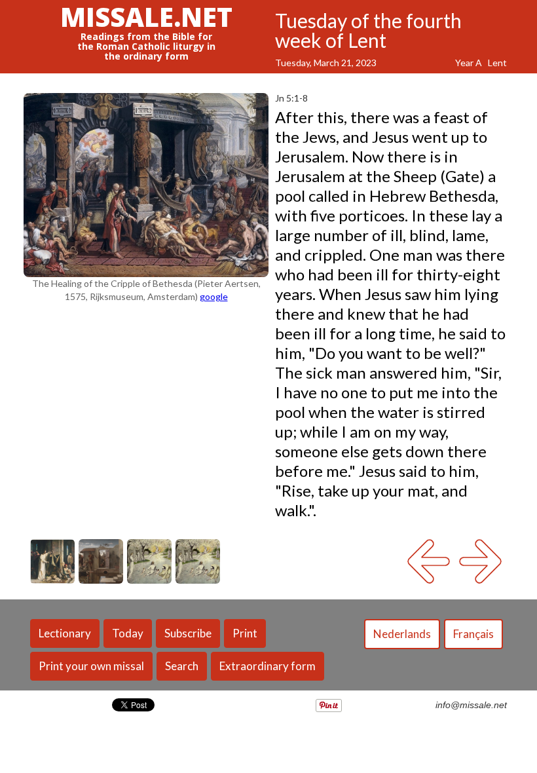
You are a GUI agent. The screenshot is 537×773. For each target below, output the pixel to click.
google (214, 296)
